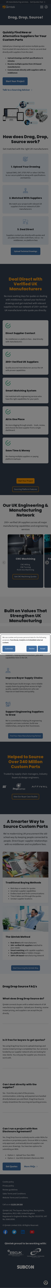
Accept (42, 648)
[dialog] (25, 644)
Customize (9, 648)
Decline (31, 648)
